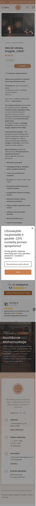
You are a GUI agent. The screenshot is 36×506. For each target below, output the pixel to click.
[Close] (32, 228)
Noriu (18, 272)
